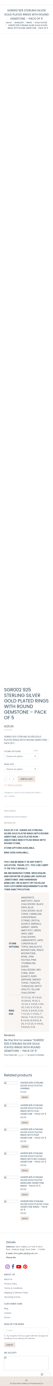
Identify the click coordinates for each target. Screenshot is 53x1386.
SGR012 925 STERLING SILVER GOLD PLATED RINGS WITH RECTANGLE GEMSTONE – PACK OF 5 (33, 1157)
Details (25, 1097)
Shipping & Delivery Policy (16, 1292)
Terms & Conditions (13, 1288)
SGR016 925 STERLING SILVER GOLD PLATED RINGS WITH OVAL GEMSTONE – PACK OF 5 (33, 1109)
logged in (22, 1054)
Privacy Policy (10, 1283)
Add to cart (26, 778)
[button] (13, 785)
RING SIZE (9, 764)
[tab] (26, 809)
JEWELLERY (30, 792)
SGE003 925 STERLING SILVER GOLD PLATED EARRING (31, 1085)
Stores (7, 1317)
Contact (7, 1313)
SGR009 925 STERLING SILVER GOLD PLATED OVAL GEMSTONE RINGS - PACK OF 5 (34, 1205)
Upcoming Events (12, 1297)
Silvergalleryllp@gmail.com (25, 1253)
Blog (6, 1308)
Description (10, 810)
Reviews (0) (9, 822)
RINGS (37, 792)
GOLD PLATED (19, 792)
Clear (36, 750)
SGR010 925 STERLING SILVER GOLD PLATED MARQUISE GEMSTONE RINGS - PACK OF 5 (32, 1181)
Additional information (15, 816)
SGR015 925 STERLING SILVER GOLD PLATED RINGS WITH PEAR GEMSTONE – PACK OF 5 (33, 1133)
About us (8, 1279)
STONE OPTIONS (12, 751)
